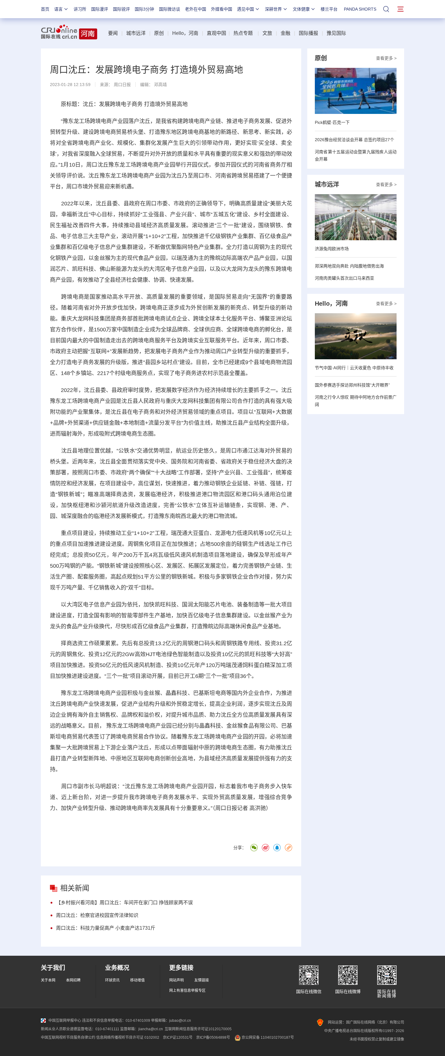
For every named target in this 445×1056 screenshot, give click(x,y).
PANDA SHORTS (360, 9)
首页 (45, 9)
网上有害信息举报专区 (187, 990)
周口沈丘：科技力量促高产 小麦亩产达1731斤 (105, 928)
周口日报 (122, 84)
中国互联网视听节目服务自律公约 (68, 1037)
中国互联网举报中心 (64, 1020)
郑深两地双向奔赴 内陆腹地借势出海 (349, 266)
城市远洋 (136, 33)
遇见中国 (245, 9)
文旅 (267, 33)
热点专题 (243, 33)
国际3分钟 (144, 9)
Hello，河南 (185, 33)
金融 (285, 33)
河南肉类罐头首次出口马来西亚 (344, 278)
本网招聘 (73, 980)
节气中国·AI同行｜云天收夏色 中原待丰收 (354, 367)
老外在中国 (195, 9)
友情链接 (201, 980)
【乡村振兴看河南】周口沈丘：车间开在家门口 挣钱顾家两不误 (124, 902)
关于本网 (48, 980)
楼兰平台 (329, 9)
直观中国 (216, 33)
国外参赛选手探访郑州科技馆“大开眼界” (352, 385)
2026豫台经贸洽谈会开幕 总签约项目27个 (354, 139)
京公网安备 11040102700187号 (267, 1037)
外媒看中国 (221, 9)
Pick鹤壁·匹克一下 (332, 122)
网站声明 (176, 980)
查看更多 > (386, 58)
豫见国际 (336, 33)
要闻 (113, 33)
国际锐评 (121, 9)
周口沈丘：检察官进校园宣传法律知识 (97, 915)
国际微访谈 (169, 9)
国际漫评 (99, 9)
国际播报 (308, 33)
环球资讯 (112, 980)
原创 (159, 33)
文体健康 (301, 9)
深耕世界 (273, 9)
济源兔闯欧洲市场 (332, 248)
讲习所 (80, 9)
